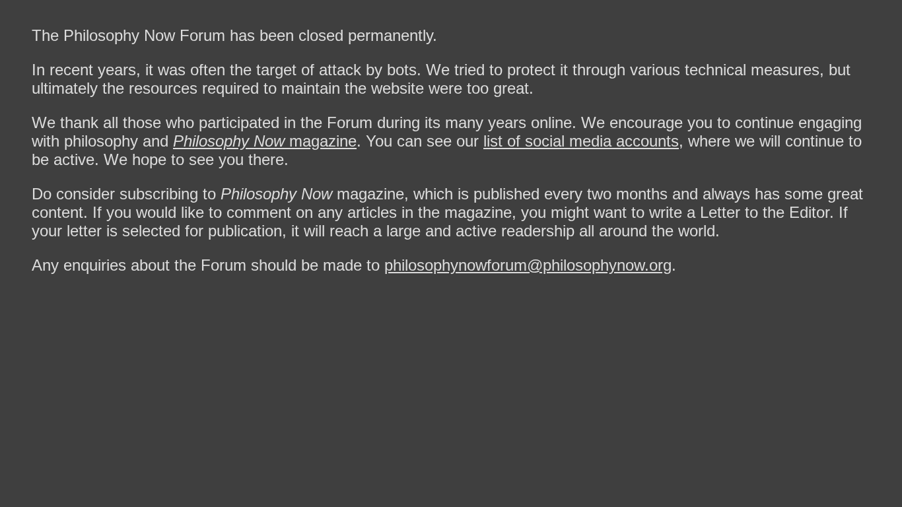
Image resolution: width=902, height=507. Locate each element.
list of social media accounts (581, 141)
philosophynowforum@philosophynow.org (528, 265)
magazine (265, 141)
